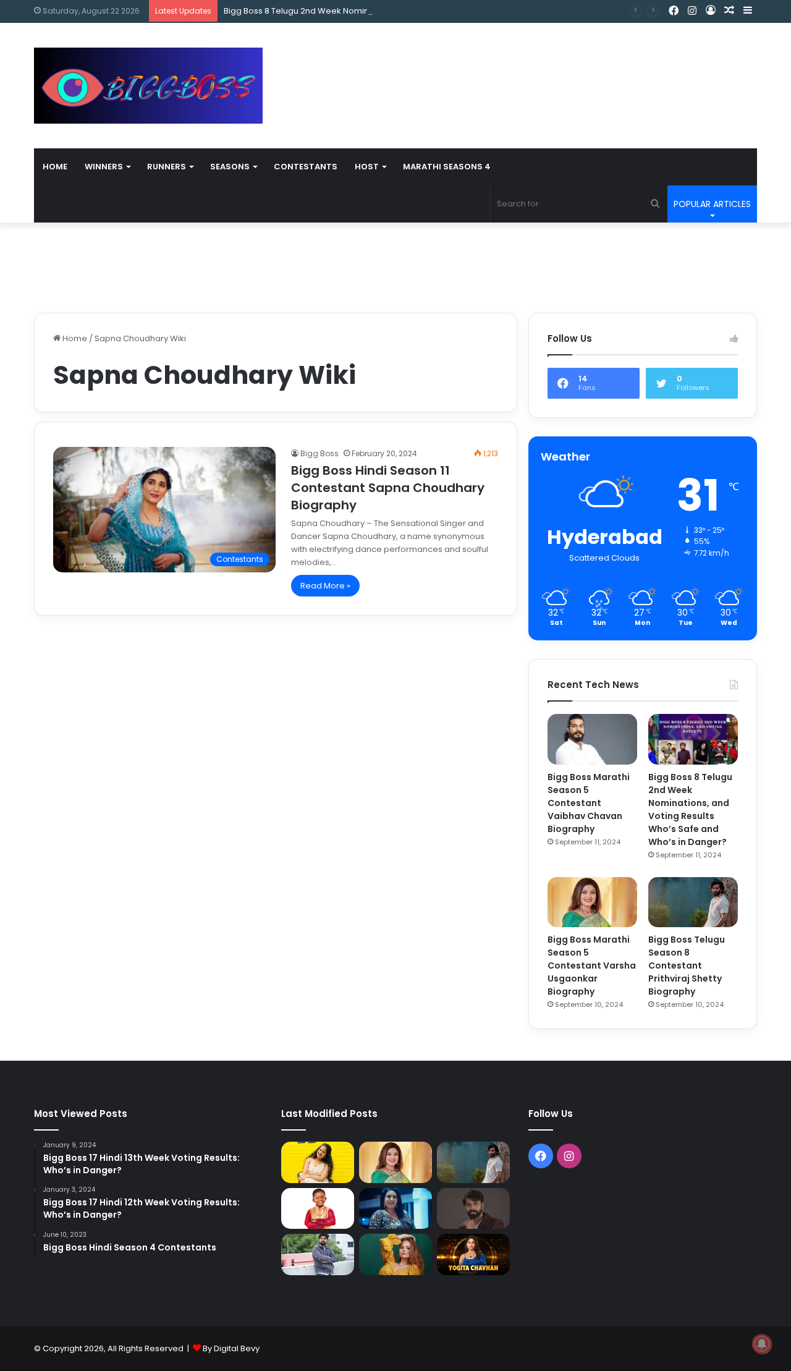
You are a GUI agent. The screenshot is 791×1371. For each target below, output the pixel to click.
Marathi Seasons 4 (447, 166)
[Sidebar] (747, 11)
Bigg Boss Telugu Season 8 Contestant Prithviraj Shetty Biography (686, 965)
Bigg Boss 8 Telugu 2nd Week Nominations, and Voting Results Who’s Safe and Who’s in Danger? (416, 11)
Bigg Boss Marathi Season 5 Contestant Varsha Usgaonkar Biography (592, 965)
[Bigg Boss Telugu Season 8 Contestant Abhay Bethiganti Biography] (317, 1254)
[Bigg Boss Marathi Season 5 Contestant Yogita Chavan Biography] (473, 1254)
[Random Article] (729, 11)
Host (367, 166)
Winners (104, 166)
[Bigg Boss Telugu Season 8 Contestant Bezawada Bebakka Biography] (395, 1208)
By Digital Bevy (231, 1348)
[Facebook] (673, 11)
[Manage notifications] (762, 1344)
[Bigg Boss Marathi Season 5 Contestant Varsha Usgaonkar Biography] (592, 902)
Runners (166, 166)
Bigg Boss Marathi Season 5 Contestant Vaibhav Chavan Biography (589, 803)
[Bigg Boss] (148, 86)
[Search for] (655, 204)
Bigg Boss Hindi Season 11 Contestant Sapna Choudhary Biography (387, 488)
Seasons (230, 166)
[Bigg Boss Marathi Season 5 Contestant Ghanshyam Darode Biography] (317, 1208)
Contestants (305, 166)
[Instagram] (692, 11)
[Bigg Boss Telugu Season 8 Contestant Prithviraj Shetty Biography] (693, 902)
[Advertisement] (519, 63)
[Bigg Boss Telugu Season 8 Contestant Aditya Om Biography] (473, 1208)
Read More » (325, 586)
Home (55, 166)
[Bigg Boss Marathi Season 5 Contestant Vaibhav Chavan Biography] (592, 739)
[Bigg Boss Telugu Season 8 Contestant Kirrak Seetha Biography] (317, 1162)
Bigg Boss (319, 453)
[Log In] (710, 11)
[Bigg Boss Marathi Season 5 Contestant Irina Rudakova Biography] (395, 1254)
